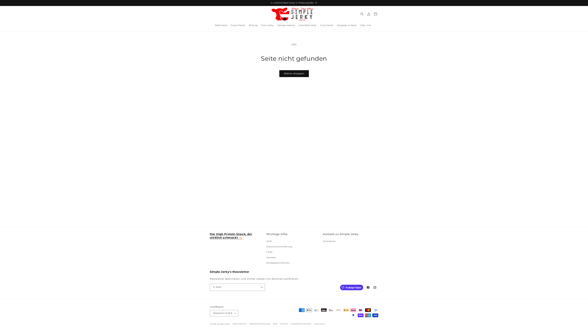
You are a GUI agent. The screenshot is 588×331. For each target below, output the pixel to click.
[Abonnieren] (261, 287)
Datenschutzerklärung (279, 246)
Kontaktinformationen (301, 324)
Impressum (329, 241)
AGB (268, 241)
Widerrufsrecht (240, 324)
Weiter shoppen (294, 73)
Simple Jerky (223, 324)
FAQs (269, 252)
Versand (270, 257)
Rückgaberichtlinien (278, 262)
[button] (362, 14)
